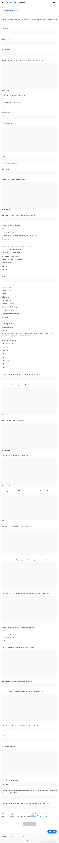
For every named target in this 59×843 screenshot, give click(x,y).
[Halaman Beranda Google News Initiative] (15, 2)
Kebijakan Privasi (36, 816)
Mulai (52, 831)
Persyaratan (22, 836)
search (56, 2)
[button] (48, 839)
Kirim (29, 824)
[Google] (4, 837)
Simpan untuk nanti (10, 10)
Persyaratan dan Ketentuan (22, 814)
